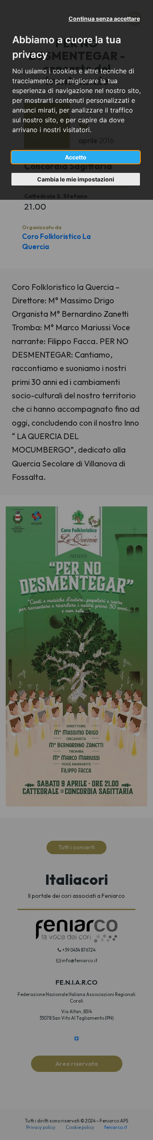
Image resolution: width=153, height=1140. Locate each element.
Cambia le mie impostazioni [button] (75, 179)
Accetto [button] (75, 157)
